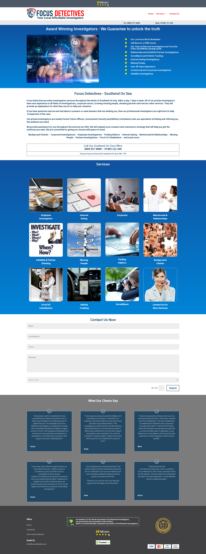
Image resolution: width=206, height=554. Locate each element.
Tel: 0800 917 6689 (131, 23)
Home (151, 14)
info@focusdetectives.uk (36, 544)
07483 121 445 (113, 148)
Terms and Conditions (35, 534)
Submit (173, 388)
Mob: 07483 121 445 (164, 23)
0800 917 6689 (93, 148)
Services (160, 14)
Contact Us (174, 14)
